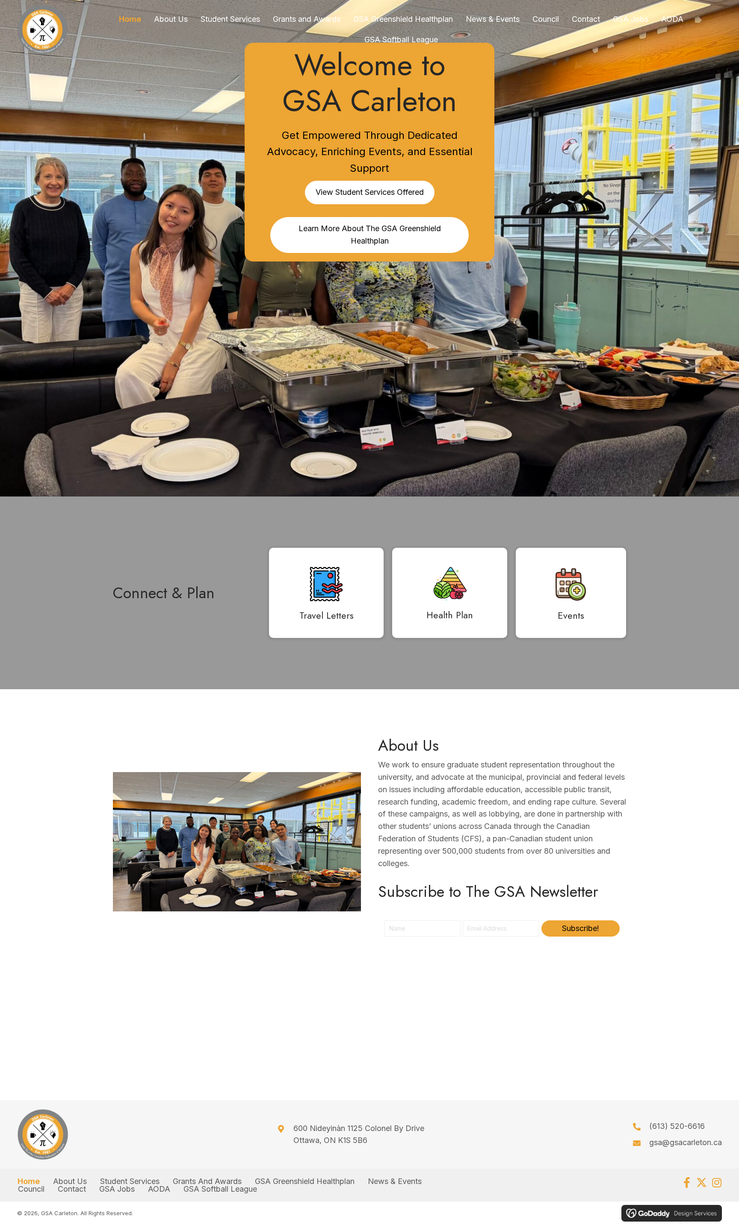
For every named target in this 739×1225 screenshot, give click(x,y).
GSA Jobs (117, 1189)
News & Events (395, 1181)
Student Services (130, 1181)
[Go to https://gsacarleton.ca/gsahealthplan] (449, 595)
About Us (70, 1181)
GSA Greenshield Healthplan (305, 1181)
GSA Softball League (220, 1189)
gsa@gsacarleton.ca (685, 1142)
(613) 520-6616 (677, 1126)
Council (31, 1189)
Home (29, 1181)
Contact (72, 1189)
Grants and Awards (207, 1181)
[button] (580, 928)
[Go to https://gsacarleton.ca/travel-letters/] (326, 595)
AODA (159, 1189)
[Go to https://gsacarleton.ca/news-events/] (571, 595)
